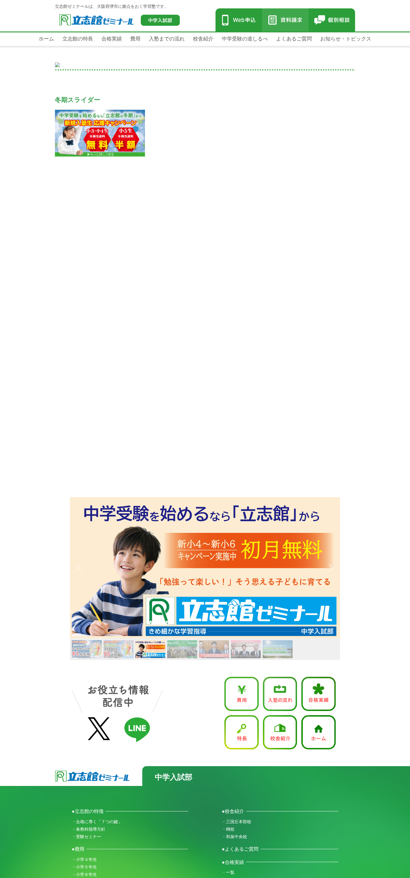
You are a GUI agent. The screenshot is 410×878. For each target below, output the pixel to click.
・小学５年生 (84, 867)
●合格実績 (233, 862)
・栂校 (228, 829)
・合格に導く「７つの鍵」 (97, 821)
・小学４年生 (84, 859)
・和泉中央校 (234, 836)
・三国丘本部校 (236, 821)
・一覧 (228, 872)
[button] (205, 567)
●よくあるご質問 (240, 849)
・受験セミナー (86, 836)
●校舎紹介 (233, 811)
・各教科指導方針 (88, 829)
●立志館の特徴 (88, 811)
